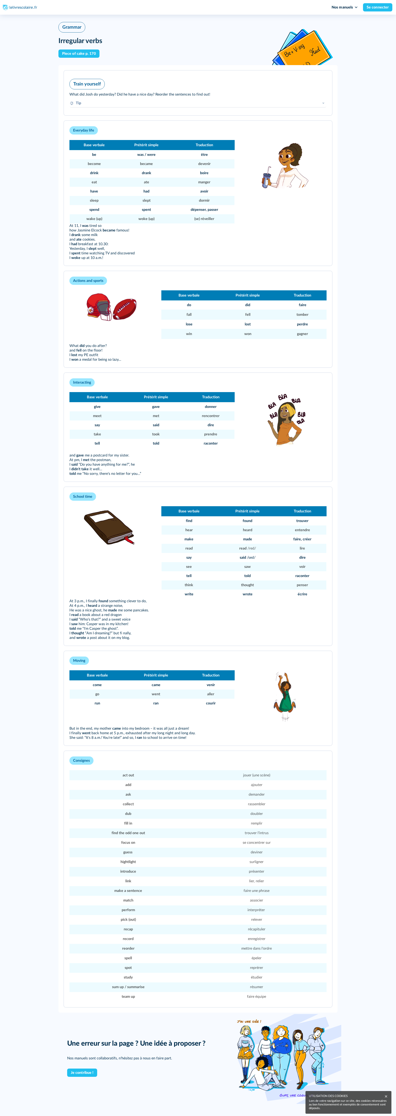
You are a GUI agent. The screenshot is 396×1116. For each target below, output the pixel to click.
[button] (198, 93)
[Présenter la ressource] (321, 80)
